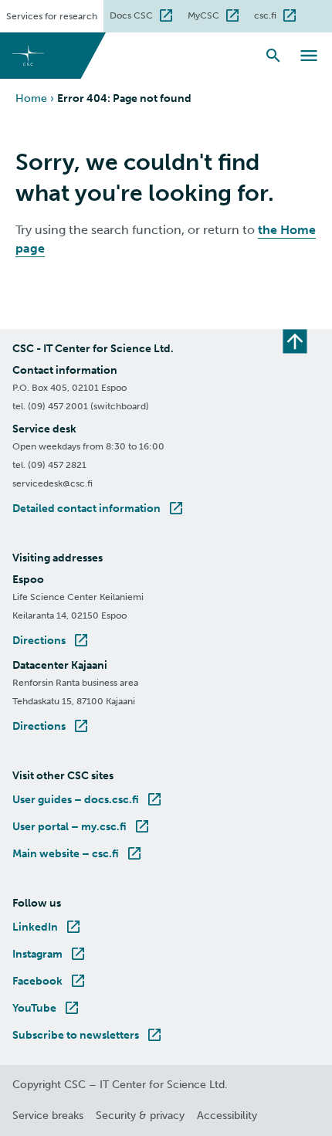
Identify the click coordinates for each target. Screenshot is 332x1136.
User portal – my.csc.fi (81, 826)
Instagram (49, 954)
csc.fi (279, 13)
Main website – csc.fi (78, 853)
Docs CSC (145, 13)
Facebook (49, 981)
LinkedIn (47, 927)
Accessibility (227, 1115)
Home (31, 98)
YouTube (46, 1008)
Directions (51, 640)
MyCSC (218, 13)
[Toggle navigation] (309, 55)
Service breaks (47, 1115)
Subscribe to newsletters (88, 1035)
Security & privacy (140, 1115)
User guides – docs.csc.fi (88, 799)
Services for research (51, 16)
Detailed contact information (98, 508)
